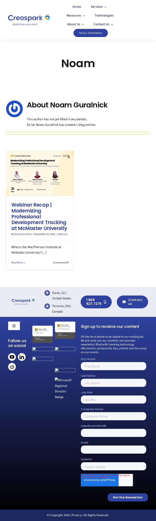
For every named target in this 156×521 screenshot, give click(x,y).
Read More (17, 262)
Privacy (76, 515)
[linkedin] (22, 357)
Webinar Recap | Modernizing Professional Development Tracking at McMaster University (39, 216)
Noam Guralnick (23, 234)
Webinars (63, 234)
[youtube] (12, 357)
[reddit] (12, 367)
